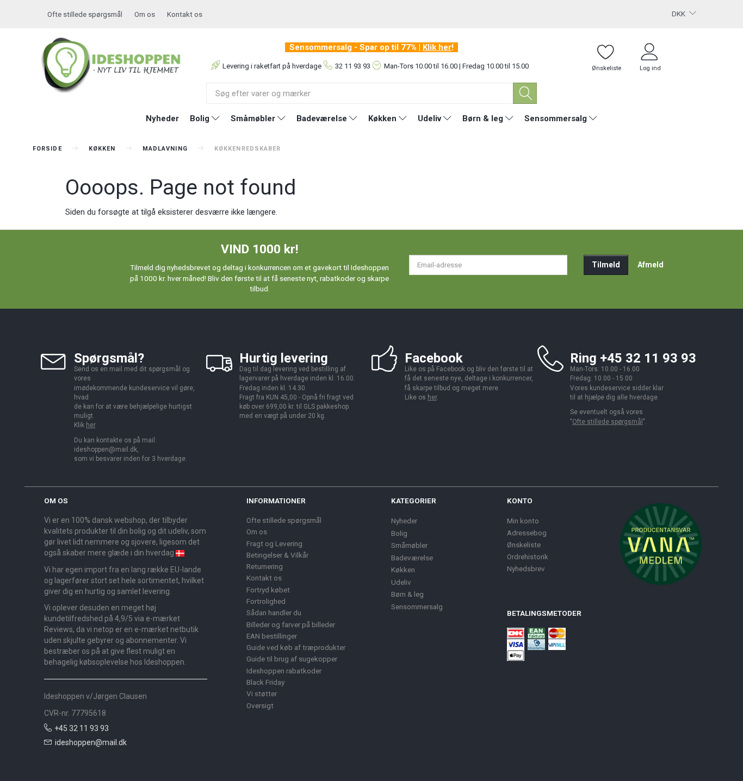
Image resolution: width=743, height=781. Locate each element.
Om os (144, 14)
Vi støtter (261, 693)
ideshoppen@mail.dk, (106, 449)
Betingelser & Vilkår (277, 555)
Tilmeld (606, 264)
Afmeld (650, 264)
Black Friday (265, 682)
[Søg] (525, 93)
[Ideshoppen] (111, 63)
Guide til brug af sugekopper (291, 658)
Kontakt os (184, 14)
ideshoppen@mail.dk (91, 742)
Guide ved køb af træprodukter (295, 647)
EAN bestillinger (271, 636)
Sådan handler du (273, 612)
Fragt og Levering (274, 543)
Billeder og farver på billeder (290, 624)
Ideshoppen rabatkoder (283, 670)
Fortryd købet (268, 589)
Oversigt (260, 705)
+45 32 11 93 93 (81, 728)
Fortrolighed (266, 601)
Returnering (264, 566)
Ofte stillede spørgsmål (84, 14)
